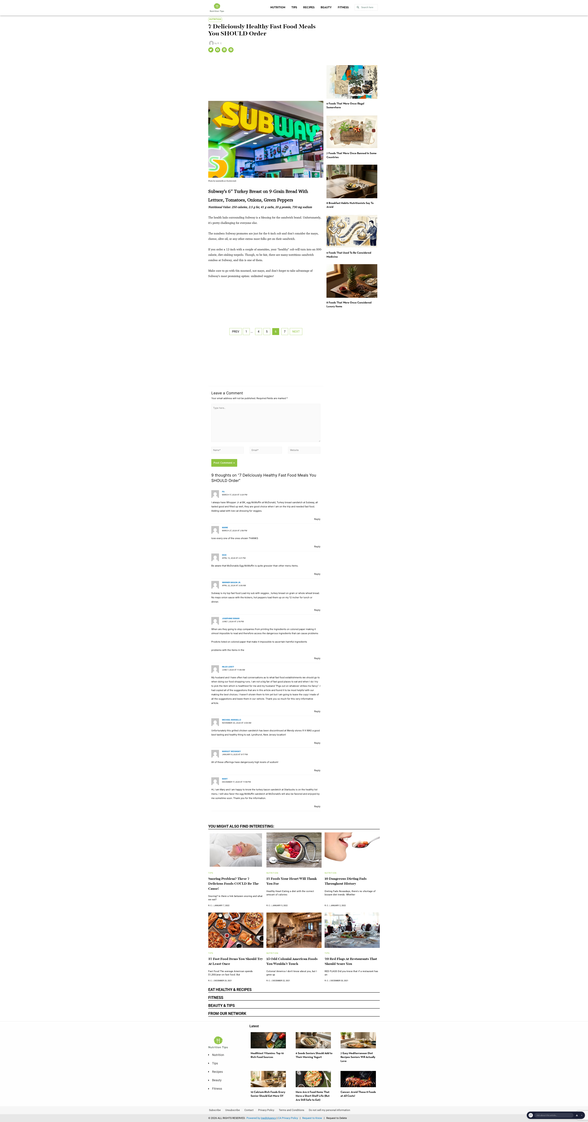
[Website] (304, 450)
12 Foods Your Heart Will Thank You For (291, 881)
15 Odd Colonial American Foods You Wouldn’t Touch (292, 962)
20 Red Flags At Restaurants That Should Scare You (351, 962)
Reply (317, 519)
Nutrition (277, 7)
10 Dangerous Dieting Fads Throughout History (346, 881)
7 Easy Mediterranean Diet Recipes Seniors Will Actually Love (358, 1057)
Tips (294, 7)
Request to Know (312, 1118)
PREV (235, 331)
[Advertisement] (265, 78)
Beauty (326, 7)
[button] (210, 49)
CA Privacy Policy (288, 1118)
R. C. (210, 905)
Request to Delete (336, 1118)
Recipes (309, 7)
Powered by (261, 1118)
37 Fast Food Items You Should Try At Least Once (235, 962)
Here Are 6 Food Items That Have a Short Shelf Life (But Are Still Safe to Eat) (313, 1096)
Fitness (343, 7)
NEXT (296, 331)
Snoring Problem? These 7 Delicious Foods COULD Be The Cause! (233, 883)
